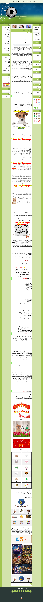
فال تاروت (34, 1)
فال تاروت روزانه (7, 27)
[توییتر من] (19, 591)
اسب (16, 487)
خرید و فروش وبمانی (6, 68)
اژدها (16, 469)
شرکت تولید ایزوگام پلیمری (6, 70)
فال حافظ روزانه (7, 79)
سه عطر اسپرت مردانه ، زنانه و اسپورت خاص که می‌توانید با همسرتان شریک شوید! (7, 61)
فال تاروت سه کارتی (7, 36)
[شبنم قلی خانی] (14, 26)
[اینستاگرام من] (24, 591)
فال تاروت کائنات (7, 32)
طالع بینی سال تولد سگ (25, 30)
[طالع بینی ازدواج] (21, 502)
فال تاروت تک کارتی (7, 34)
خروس (26, 487)
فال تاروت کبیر (7, 29)
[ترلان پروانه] (21, 26)
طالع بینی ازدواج (37, 69)
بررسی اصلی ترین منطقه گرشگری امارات (7, 66)
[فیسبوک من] (26, 591)
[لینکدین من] (13, 591)
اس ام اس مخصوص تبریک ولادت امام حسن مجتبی (37, 39)
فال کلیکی (38, 81)
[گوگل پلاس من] (17, 591)
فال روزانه (30, 1)
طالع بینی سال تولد (37, 123)
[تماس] (21, 591)
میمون (16, 458)
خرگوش (16, 475)
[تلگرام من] (28, 591)
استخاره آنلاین (20, 1)
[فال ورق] (17, 568)
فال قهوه (38, 55)
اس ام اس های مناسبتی (25, 1)
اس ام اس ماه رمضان (37, 31)
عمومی (27, 584)
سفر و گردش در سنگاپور (6, 64)
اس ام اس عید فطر (37, 27)
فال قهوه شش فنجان (37, 58)
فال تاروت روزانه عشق (6, 48)
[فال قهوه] (27, 559)
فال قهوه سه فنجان (37, 57)
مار (26, 481)
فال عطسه (8, 91)
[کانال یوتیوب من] (15, 591)
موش (16, 463)
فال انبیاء (38, 50)
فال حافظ (37, 1)
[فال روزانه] (17, 549)
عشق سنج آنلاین (37, 87)
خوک (26, 463)
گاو (16, 481)
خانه (40, 1)
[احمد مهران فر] (28, 26)
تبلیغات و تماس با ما (15, 1)
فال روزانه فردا (7, 96)
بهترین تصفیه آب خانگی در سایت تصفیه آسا (6, 58)
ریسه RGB (38, 92)
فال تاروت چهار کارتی (6, 38)
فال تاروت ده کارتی (7, 45)
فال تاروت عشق (7, 46)
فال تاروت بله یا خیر (7, 50)
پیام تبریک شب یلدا (7, 82)
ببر (26, 475)
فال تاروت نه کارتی (7, 43)
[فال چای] (27, 568)
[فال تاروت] (27, 549)
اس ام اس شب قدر (37, 37)
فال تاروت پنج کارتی (7, 39)
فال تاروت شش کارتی (6, 41)
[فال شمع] (17, 559)
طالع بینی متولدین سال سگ (21, 16)
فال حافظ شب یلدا (7, 80)
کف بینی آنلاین (37, 64)
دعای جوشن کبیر (37, 74)
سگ (26, 469)
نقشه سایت (18, 595)
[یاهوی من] (30, 591)
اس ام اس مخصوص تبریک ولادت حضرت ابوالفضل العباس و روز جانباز (37, 34)
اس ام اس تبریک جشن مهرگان (37, 30)
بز (26, 458)
